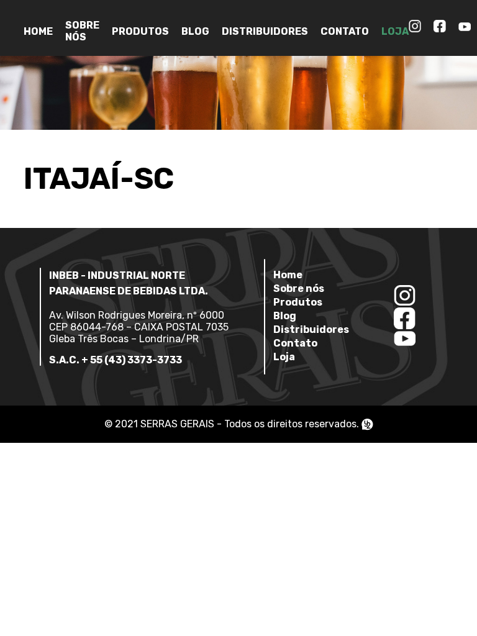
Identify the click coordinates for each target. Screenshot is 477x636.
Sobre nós (82, 31)
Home (38, 31)
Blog (195, 31)
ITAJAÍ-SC (99, 178)
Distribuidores (265, 31)
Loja (395, 31)
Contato (344, 31)
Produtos (140, 31)
